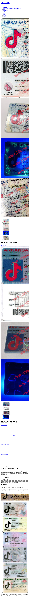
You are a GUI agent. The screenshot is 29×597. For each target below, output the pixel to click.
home (4, 5)
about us (5, 15)
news (4, 13)
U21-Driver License (16, 8)
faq (4, 14)
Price (4, 9)
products (5, 7)
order (4, 11)
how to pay (5, 10)
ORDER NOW (4, 245)
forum (4, 16)
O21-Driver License (7, 8)
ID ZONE (5, 2)
